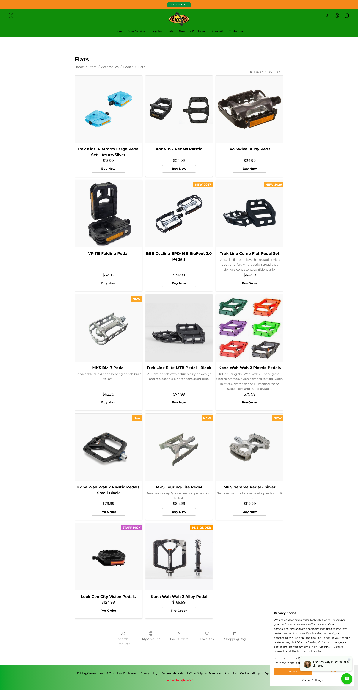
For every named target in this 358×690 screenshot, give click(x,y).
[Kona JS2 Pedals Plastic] (179, 109)
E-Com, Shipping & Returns (204, 673)
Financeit (216, 31)
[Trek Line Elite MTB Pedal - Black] (179, 328)
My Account (151, 639)
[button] (179, 4)
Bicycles (156, 31)
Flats (141, 67)
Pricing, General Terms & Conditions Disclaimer (106, 673)
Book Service (136, 31)
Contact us (236, 31)
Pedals (128, 67)
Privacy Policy (148, 673)
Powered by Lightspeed (179, 680)
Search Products (123, 641)
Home (79, 67)
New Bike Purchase (192, 31)
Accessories (110, 67)
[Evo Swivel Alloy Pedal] (249, 109)
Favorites (207, 639)
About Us (230, 673)
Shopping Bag (235, 639)
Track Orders (179, 639)
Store (118, 31)
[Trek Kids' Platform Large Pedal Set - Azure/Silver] (108, 109)
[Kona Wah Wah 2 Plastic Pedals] (249, 328)
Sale (170, 31)
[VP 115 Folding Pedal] (108, 213)
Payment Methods (172, 673)
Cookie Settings (250, 673)
